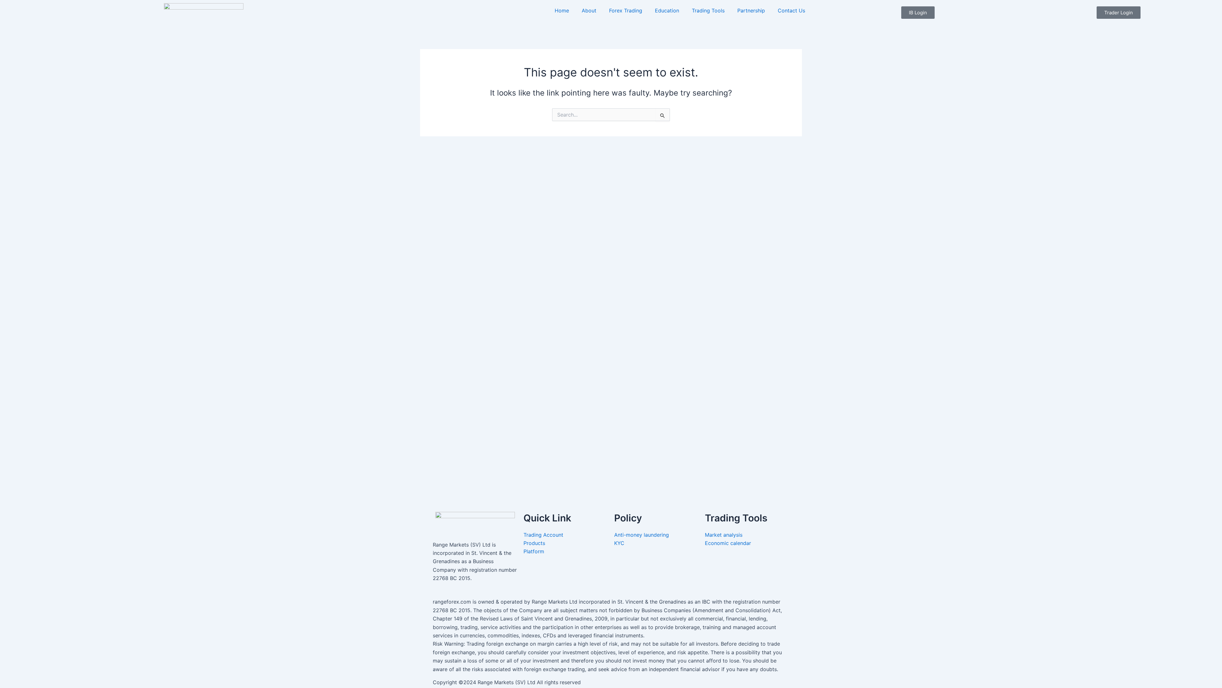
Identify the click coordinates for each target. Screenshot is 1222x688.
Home (562, 10)
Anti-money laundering (641, 535)
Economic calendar (729, 543)
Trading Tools (708, 10)
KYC (620, 543)
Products (534, 543)
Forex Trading (625, 10)
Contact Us (791, 10)
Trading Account (543, 535)
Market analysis (724, 535)
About (589, 10)
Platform (533, 551)
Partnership (751, 10)
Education (667, 10)
